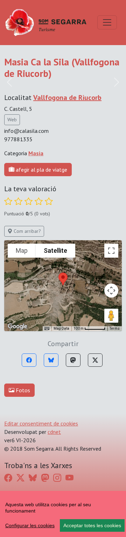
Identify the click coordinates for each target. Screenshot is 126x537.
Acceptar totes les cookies (92, 525)
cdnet (54, 431)
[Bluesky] (51, 360)
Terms (115, 328)
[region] (63, 514)
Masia (35, 153)
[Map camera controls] (111, 291)
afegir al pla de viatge (40, 169)
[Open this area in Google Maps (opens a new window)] (17, 326)
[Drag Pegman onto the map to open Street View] (111, 316)
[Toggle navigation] (107, 22)
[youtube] (69, 478)
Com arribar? (26, 231)
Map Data (61, 328)
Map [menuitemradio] (22, 250)
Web (12, 119)
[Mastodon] (73, 360)
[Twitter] (95, 360)
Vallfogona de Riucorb (67, 97)
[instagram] (57, 478)
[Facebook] (29, 360)
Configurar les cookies (30, 525)
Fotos (22, 390)
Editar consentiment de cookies (41, 423)
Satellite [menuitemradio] (55, 250)
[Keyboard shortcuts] (46, 328)
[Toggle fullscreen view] (111, 251)
